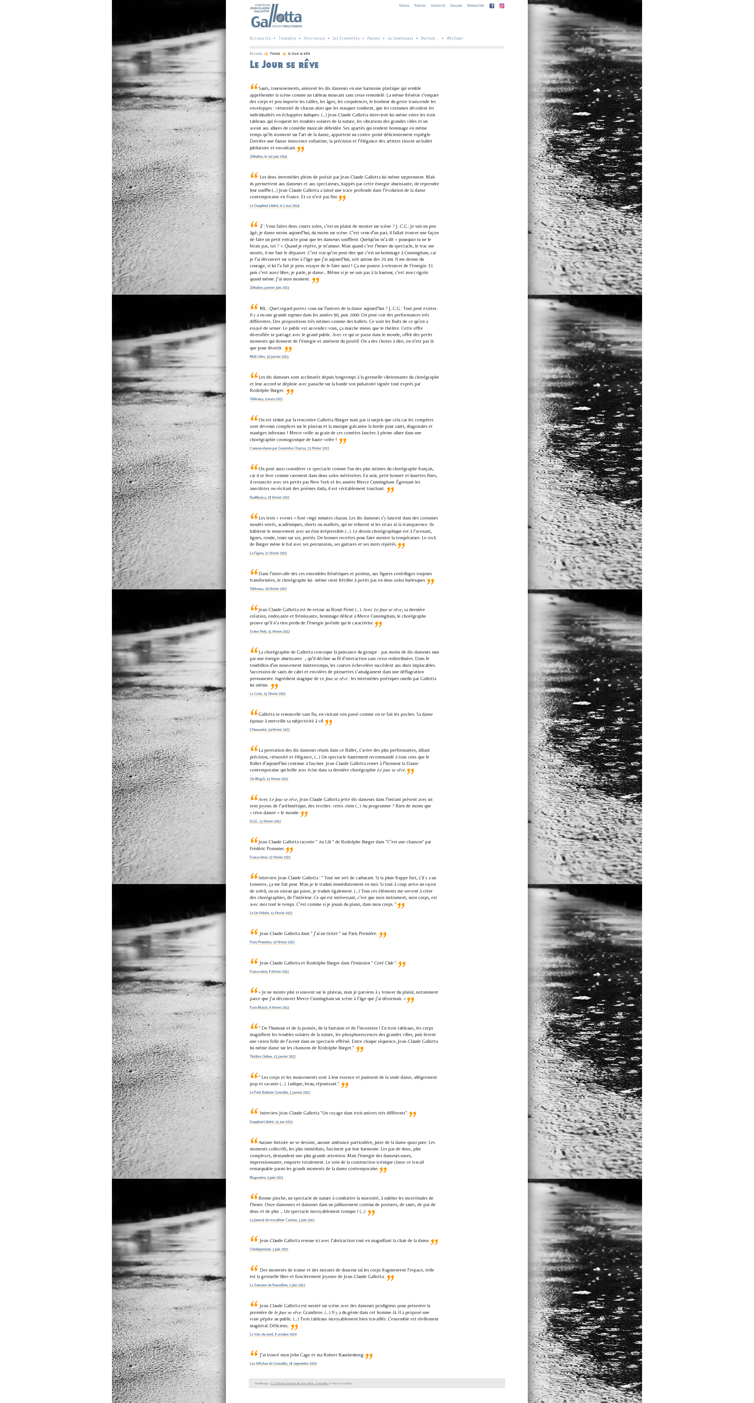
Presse (373, 38)
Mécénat (455, 38)
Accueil (256, 53)
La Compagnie (401, 38)
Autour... (430, 38)
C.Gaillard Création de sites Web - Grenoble (300, 1383)
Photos (420, 5)
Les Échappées (346, 38)
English (456, 5)
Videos (404, 5)
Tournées (287, 38)
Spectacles (314, 38)
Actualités (260, 38)
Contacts (438, 5)
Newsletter (475, 5)
